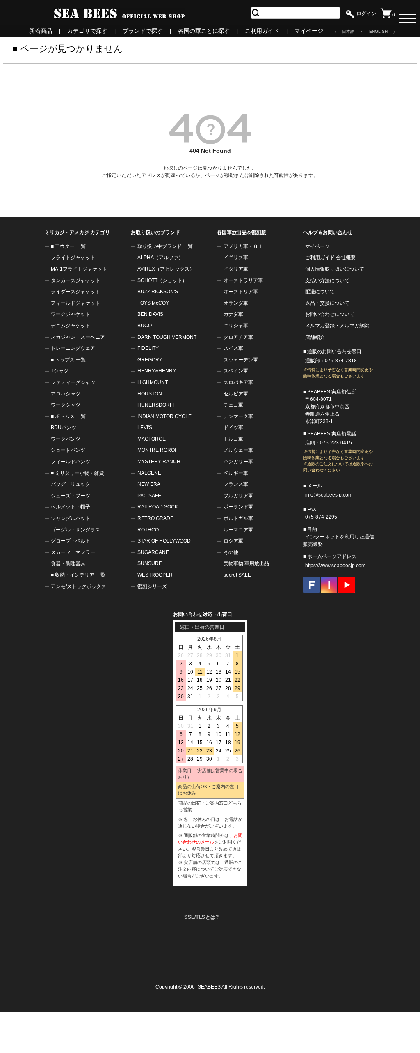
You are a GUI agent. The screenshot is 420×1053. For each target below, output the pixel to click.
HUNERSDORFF (156, 405)
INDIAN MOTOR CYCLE (164, 416)
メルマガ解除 (354, 326)
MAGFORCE (151, 439)
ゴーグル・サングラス (75, 530)
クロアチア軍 (238, 337)
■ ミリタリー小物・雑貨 (77, 473)
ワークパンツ (65, 439)
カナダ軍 (233, 314)
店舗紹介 (315, 337)
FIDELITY (148, 348)
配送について (320, 291)
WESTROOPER (155, 575)
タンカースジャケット (75, 280)
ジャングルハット (70, 518)
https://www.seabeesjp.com (335, 565)
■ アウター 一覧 (68, 246)
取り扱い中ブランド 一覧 (165, 246)
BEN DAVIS (150, 314)
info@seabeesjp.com (328, 495)
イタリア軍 (236, 269)
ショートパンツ (68, 450)
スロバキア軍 (238, 382)
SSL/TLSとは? (201, 917)
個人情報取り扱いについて (334, 269)
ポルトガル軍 (238, 518)
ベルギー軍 (236, 473)
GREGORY (149, 360)
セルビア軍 (236, 394)
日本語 (348, 31)
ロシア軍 (233, 541)
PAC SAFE (149, 496)
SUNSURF (149, 563)
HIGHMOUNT (152, 382)
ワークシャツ (65, 405)
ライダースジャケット (75, 291)
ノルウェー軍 (238, 450)
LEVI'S (144, 427)
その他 (231, 552)
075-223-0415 (336, 443)
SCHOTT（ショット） (162, 280)
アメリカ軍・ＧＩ (243, 246)
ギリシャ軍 (236, 326)
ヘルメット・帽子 (70, 507)
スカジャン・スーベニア (78, 337)
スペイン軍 (236, 371)
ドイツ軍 (233, 427)
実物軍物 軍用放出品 (246, 563)
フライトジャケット (73, 257)
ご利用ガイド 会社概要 (330, 257)
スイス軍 (233, 348)
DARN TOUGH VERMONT (166, 337)
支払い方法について (327, 280)
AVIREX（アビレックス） (165, 269)
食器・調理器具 (68, 563)
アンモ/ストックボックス (78, 586)
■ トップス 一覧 (68, 360)
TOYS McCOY (153, 303)
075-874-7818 (341, 360)
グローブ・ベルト (70, 541)
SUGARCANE (153, 552)
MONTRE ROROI (156, 450)
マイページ (308, 31)
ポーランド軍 (238, 507)
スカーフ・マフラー (73, 552)
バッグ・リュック (70, 484)
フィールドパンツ (70, 461)
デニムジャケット (70, 326)
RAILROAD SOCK (157, 507)
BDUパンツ (63, 427)
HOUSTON (149, 394)
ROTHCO (148, 530)
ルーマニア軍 (238, 530)
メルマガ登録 (320, 326)
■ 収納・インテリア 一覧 (78, 575)
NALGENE (149, 473)
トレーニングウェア (73, 348)
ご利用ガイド (262, 31)
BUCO (144, 326)
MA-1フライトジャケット (79, 269)
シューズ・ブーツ (70, 496)
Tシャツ (59, 371)
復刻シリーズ (152, 586)
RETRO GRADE (155, 518)
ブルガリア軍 (238, 496)
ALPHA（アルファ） (160, 257)
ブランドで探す (143, 31)
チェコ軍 (233, 405)
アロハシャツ (65, 394)
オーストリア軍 (241, 291)
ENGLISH (378, 31)
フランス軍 (236, 484)
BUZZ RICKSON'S (157, 291)
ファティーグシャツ (73, 382)
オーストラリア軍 (243, 280)
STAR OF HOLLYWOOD (164, 541)
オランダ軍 (236, 303)
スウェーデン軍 (241, 360)
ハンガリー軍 (238, 461)
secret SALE (237, 575)
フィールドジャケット (75, 303)
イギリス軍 (236, 257)
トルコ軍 (233, 439)
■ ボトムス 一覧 (68, 416)
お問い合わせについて (329, 314)
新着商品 (40, 31)
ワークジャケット (70, 314)
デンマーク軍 (238, 416)
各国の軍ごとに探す (204, 31)
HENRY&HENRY (156, 371)
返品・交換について (327, 303)
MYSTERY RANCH (158, 461)
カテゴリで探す (87, 31)
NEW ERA (148, 484)
